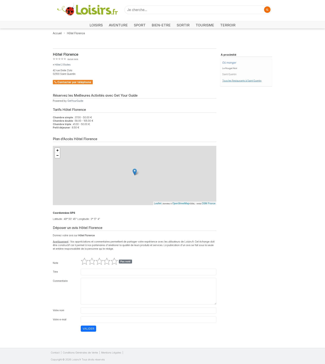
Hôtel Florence (76, 33)
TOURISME (205, 25)
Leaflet (157, 203)
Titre (55, 271)
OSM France (208, 203)
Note (55, 262)
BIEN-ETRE (161, 25)
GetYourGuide (75, 100)
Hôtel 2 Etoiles (63, 64)
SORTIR (183, 25)
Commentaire (60, 280)
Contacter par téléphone (74, 82)
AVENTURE (118, 25)
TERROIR (227, 25)
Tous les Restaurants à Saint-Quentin (242, 80)
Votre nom (58, 310)
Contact (55, 352)
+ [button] (57, 150)
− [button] (57, 155)
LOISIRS (96, 25)
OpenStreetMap (180, 203)
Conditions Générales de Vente (80, 352)
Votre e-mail (59, 319)
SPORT (140, 25)
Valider (88, 328)
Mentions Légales (111, 352)
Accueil (57, 33)
